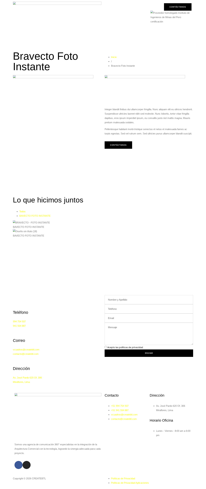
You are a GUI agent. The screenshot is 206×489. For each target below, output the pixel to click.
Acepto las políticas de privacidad (125, 347)
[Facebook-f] (18, 465)
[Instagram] (27, 465)
